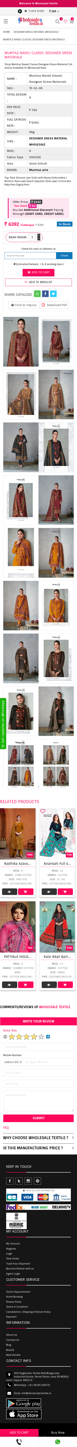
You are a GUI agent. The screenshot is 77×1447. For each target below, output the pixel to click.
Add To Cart (25, 891)
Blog (8, 1345)
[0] (65, 21)
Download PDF (56, 305)
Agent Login (13, 1273)
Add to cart (40, 272)
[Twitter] (53, 293)
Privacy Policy (14, 1302)
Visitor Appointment (18, 1291)
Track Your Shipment (18, 1263)
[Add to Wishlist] (3, 811)
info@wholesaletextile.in (36, 1393)
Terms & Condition (17, 1306)
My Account (13, 1243)
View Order (12, 1258)
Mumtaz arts (38, 170)
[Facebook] (45, 293)
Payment (11, 1316)
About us (11, 1335)
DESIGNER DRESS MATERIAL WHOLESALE (36, 32)
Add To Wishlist (40, 282)
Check (64, 255)
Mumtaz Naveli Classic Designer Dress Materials (34, 39)
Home (6, 32)
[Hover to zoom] (38, 342)
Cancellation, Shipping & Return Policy (28, 1312)
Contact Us (12, 1340)
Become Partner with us (20, 1268)
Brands (10, 1350)
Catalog (9, 891)
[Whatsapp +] (37, 293)
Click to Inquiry (25, 305)
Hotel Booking (14, 1296)
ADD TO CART (19, 1433)
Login (9, 1253)
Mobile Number (12, 1055)
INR (54, 11)
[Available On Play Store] (20, 11)
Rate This (10, 1030)
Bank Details (13, 1355)
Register (11, 1248)
